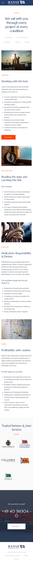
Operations (7, 42)
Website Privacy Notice (12, 556)
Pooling (17, 42)
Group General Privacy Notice (16, 552)
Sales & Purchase (22, 37)
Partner (27, 42)
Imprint (25, 556)
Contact (16, 559)
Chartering (8, 37)
